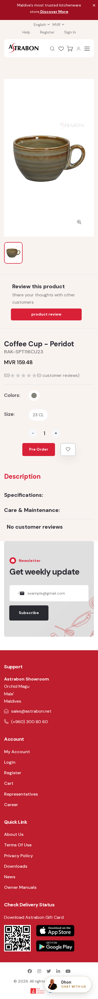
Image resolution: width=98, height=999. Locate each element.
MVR (56, 24)
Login (10, 762)
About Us (13, 834)
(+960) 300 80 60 (29, 722)
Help (26, 32)
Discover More (53, 11)
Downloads (15, 866)
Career (11, 804)
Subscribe (29, 612)
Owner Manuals (20, 887)
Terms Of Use (18, 845)
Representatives (21, 794)
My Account (17, 752)
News (9, 877)
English (40, 24)
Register (47, 32)
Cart (8, 783)
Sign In (70, 32)
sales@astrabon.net (31, 711)
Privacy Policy (18, 856)
